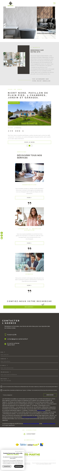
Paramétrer (7, 466)
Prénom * (4, 358)
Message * (5, 378)
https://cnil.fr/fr (41, 410)
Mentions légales (48, 463)
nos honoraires (41, 463)
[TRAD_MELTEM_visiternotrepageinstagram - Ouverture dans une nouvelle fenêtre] (2, 235)
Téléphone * (6, 372)
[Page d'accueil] (29, 457)
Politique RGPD (44, 464)
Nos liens (38, 464)
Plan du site (34, 463)
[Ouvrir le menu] (54, 3)
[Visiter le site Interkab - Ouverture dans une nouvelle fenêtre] (33, 445)
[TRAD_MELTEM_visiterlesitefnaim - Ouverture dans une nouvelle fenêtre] (17, 444)
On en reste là (18, 451)
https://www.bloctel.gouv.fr (29, 417)
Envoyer (50, 395)
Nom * (3, 352)
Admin (54, 463)
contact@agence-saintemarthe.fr (17, 339)
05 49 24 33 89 (11, 334)
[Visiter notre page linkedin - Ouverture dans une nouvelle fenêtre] (2, 238)
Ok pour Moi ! (18, 466)
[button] (27, 145)
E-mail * (4, 365)
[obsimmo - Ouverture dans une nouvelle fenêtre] (41, 444)
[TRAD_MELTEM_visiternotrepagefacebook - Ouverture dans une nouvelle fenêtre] (2, 233)
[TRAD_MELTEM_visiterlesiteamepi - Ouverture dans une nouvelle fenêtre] (23, 444)
